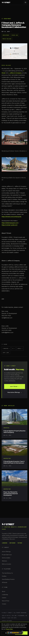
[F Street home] (6, 2)
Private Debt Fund (7, 554)
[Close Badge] (22, 631)
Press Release (6, 38)
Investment (5, 35)
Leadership (5, 594)
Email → (20, 348)
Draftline (4, 576)
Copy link (6, 352)
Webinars (4, 561)
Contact (4, 604)
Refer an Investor (6, 564)
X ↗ (14, 348)
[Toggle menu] (25, 2)
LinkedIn (4, 543)
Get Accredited (6, 557)
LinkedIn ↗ (6, 348)
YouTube (19, 543)
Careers (4, 597)
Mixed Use (15, 35)
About (3, 591)
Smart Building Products (8, 579)
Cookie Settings (7, 620)
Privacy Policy (9, 629)
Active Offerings (6, 551)
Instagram (12, 543)
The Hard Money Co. (7, 573)
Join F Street (14, 386)
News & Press (5, 600)
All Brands (4, 582)
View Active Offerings (14, 392)
